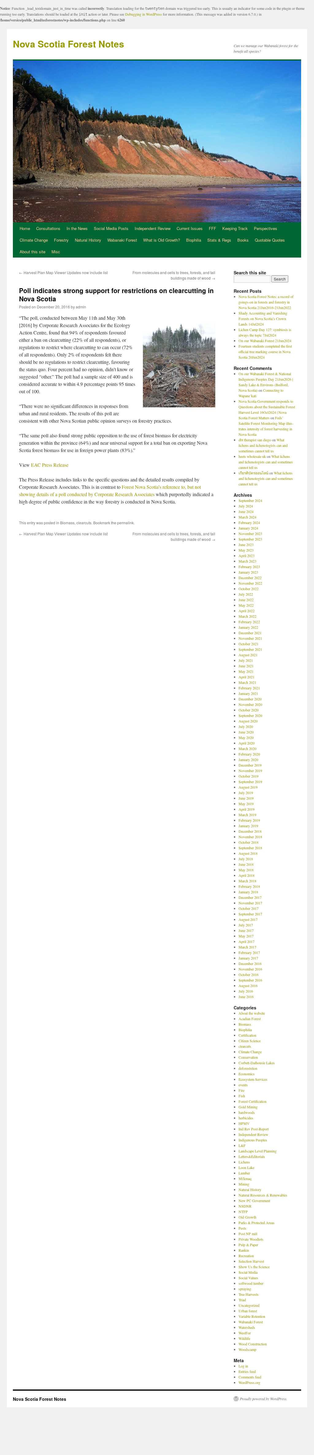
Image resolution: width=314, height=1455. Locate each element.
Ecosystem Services (253, 1079)
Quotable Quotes (270, 240)
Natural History (88, 240)
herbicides (246, 1117)
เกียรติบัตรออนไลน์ (253, 472)
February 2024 (249, 522)
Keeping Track (235, 228)
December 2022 (250, 577)
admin (81, 306)
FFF (212, 228)
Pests (242, 1228)
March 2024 (247, 517)
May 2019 (246, 803)
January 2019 (248, 825)
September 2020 (250, 715)
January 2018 (248, 891)
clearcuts (83, 522)
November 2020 (250, 704)
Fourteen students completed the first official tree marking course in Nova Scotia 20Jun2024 (265, 352)
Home (25, 228)
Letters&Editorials (252, 1156)
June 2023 (246, 544)
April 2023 (247, 555)
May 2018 (246, 869)
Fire (241, 1090)
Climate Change (34, 240)
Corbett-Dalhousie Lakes (257, 1062)
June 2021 (246, 665)
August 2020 (248, 720)
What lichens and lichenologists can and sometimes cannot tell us (263, 445)
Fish (242, 1095)
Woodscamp (247, 1349)
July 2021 (246, 660)
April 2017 (247, 941)
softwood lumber (251, 1283)
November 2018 (250, 836)
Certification (247, 1035)
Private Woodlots (251, 1239)
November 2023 (250, 533)
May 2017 (246, 935)
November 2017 (250, 902)
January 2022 (248, 627)
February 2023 (249, 566)
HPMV (244, 1123)
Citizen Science (250, 1040)
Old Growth (247, 1217)
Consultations (48, 228)
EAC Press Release (49, 465)
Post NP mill (248, 1233)
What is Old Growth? (161, 240)
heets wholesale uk (252, 456)
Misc (56, 251)
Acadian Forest (250, 1018)
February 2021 (249, 687)
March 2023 (247, 561)
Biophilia (193, 240)
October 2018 (248, 842)
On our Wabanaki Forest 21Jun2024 (265, 340)
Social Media (248, 1272)
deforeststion (248, 1068)
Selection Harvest (251, 1261)
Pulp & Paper (248, 1244)
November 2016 (250, 969)
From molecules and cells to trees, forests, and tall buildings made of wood (173, 275)
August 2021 (248, 654)
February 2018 (249, 886)
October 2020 (248, 709)
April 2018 (247, 875)
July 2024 (246, 505)
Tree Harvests (248, 1294)
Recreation (246, 1255)
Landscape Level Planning (258, 1150)
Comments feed (250, 1376)
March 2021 (247, 682)
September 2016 (250, 980)
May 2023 (246, 550)
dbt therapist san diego (255, 439)
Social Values (248, 1277)
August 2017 (248, 919)
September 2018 (250, 847)
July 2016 (246, 991)
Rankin (244, 1250)
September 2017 (250, 913)
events (243, 1084)
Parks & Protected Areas (256, 1222)
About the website (252, 1013)
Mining (244, 1184)
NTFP (243, 1211)
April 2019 (247, 809)
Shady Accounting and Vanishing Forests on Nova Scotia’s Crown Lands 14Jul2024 (263, 318)
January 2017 (248, 958)
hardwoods (247, 1112)
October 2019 (248, 776)
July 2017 (246, 924)
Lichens (244, 1161)
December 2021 (250, 632)
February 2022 (249, 621)
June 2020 (246, 731)
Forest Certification (252, 1101)
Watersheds (247, 1327)
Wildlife (244, 1338)
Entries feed (247, 1371)
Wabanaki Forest (122, 240)
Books (243, 240)
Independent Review (152, 228)
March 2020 (247, 748)
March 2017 (247, 946)
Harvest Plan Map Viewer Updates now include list (63, 272)
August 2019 (248, 787)
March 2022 (247, 616)
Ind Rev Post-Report (254, 1128)
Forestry (61, 240)
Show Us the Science (254, 1266)
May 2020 (246, 737)
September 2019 (250, 781)
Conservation (248, 1057)
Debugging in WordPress (143, 14)
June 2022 (246, 599)
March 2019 (247, 814)
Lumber (244, 1172)
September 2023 (250, 539)
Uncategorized (249, 1305)
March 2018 (247, 880)
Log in (243, 1365)
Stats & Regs (219, 240)
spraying (245, 1288)
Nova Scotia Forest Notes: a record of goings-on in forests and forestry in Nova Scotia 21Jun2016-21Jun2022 (266, 302)
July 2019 (246, 792)
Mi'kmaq (245, 1178)
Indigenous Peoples (253, 1139)
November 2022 (250, 583)
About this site (32, 251)
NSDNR (245, 1206)
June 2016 (246, 996)
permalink (125, 522)
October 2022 (248, 588)
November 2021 (250, 638)
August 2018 (248, 853)
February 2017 (249, 952)
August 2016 (248, 985)
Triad (242, 1299)
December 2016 (250, 963)
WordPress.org (249, 1382)
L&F (242, 1145)
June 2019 (246, 798)
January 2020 (248, 759)
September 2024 (250, 500)
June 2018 (246, 864)
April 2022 (247, 610)
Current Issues (190, 228)
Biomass (67, 522)
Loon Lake (246, 1167)
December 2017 (250, 897)
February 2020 (249, 754)
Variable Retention (252, 1316)
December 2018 (250, 831)
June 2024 (246, 511)
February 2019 (249, 820)
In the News (77, 228)
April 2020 (247, 743)
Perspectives (265, 228)
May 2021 (246, 671)
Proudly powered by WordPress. (263, 1398)
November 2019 (250, 770)
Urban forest (248, 1310)
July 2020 (246, 726)
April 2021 (247, 676)
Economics (247, 1073)
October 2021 (248, 643)
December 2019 (250, 765)
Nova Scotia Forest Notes (68, 43)
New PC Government (254, 1200)
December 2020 (250, 698)
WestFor (245, 1332)
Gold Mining (248, 1106)
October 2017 (248, 908)
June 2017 (246, 930)
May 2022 (246, 605)
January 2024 (248, 528)
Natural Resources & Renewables (263, 1195)
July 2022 (246, 594)
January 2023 (248, 572)
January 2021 (248, 693)
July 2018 (246, 858)
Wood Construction (253, 1343)
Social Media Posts (111, 228)
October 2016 (248, 974)
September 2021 (250, 649)
